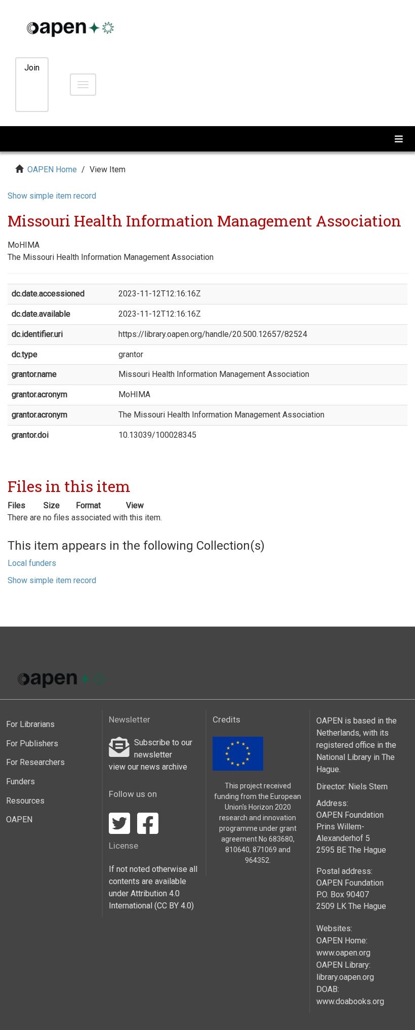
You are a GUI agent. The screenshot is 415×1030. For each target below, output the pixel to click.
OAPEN (19, 819)
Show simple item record (52, 196)
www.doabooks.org (350, 1001)
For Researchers (35, 762)
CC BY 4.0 (174, 905)
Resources (25, 801)
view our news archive (148, 767)
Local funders (32, 563)
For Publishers (32, 743)
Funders (20, 781)
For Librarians (30, 724)
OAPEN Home (52, 169)
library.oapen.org (345, 977)
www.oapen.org (343, 953)
